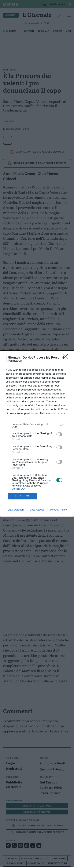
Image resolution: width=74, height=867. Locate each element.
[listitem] (37, 425)
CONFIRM (22, 496)
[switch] (59, 434)
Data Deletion (15, 509)
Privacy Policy (58, 509)
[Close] (66, 357)
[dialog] (37, 433)
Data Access (37, 509)
